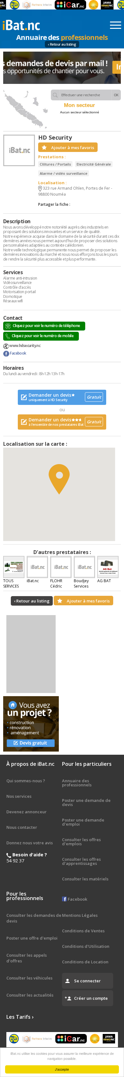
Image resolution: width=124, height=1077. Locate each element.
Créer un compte (91, 998)
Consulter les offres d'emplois (81, 842)
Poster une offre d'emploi (32, 938)
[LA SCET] (8, 4)
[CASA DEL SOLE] (87, 4)
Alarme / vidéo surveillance (63, 173)
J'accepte (62, 1069)
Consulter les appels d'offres (26, 958)
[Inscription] (62, 68)
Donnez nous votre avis (29, 843)
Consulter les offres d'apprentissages (81, 861)
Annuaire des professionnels (77, 783)
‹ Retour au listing (62, 44)
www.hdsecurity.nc (24, 345)
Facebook (17, 353)
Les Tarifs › (19, 1016)
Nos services (18, 796)
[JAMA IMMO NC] (100, 4)
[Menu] (115, 25)
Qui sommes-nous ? (25, 781)
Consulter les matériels (85, 879)
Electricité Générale (94, 164)
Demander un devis (65, 397)
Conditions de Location (85, 962)
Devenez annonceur (26, 812)
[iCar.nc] (64, 4)
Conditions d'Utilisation (85, 946)
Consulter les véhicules (29, 978)
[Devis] (31, 724)
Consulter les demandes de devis (33, 918)
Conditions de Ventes (83, 931)
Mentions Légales (80, 915)
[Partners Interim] (31, 4)
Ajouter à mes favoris (72, 147)
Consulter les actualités (29, 995)
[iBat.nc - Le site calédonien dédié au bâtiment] (21, 24)
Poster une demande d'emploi (83, 822)
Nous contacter (21, 827)
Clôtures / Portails (55, 164)
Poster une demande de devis (86, 802)
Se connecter (87, 981)
